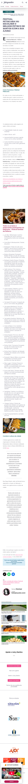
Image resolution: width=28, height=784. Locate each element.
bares (4, 581)
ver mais (25, 601)
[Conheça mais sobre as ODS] (14, 761)
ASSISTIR (11, 781)
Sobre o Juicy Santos (14, 675)
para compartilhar (8, 582)
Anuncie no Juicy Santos (14, 665)
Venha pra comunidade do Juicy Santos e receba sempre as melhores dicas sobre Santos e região (12, 181)
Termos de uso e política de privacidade (14, 686)
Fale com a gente (14, 670)
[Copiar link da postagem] (4, 574)
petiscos (17, 582)
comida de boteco (12, 581)
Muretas (7, 6)
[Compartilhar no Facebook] (13, 574)
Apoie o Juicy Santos (14, 680)
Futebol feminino (14, 6)
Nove (7, 448)
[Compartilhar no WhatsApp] (9, 574)
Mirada (21, 6)
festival (20, 581)
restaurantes (7, 584)
